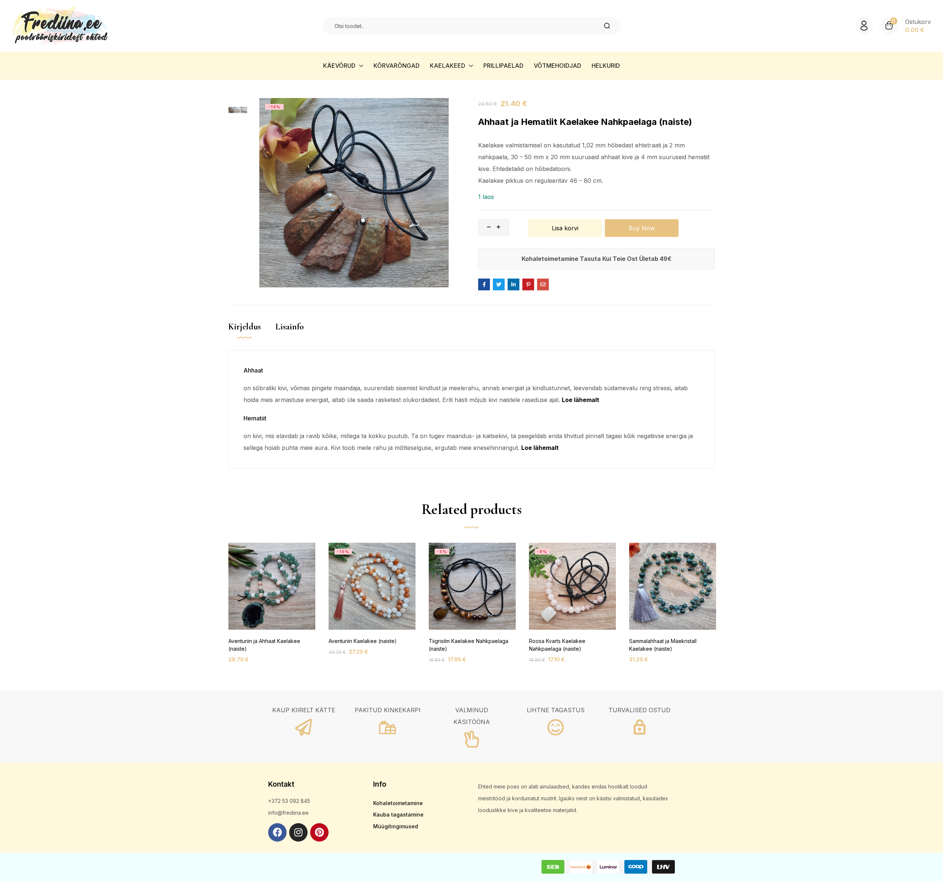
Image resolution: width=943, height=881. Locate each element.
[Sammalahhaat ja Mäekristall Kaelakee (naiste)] (672, 586)
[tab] (252, 334)
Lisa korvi (565, 228)
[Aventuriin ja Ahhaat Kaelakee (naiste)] (271, 586)
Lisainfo (290, 326)
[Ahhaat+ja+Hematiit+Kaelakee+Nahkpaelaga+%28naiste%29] (499, 284)
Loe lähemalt (580, 399)
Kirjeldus (244, 326)
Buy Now (642, 228)
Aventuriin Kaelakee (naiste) (363, 641)
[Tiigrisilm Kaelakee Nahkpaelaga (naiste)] (472, 586)
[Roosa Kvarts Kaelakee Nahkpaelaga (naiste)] (572, 586)
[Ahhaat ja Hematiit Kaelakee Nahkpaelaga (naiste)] (484, 284)
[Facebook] (277, 832)
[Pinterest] (319, 832)
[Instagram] (298, 832)
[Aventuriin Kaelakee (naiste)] (372, 586)
